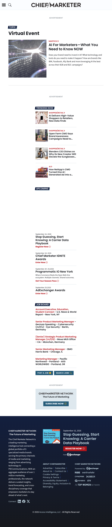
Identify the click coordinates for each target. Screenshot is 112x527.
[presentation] (27, 58)
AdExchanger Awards (50, 290)
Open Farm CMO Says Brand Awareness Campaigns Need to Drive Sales (61, 137)
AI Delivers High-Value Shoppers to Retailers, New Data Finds (61, 118)
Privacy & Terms (51, 477)
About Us (47, 471)
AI (50, 166)
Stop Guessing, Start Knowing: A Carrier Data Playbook (52, 240)
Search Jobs (63, 373)
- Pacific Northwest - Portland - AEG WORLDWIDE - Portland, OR (51, 361)
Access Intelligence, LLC (50, 512)
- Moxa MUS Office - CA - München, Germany (56, 339)
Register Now (42, 246)
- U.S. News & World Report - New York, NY (56, 312)
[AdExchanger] (73, 454)
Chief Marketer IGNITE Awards (50, 257)
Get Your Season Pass (46, 281)
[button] (4, 5)
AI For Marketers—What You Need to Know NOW (73, 47)
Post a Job (43, 373)
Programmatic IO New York (54, 271)
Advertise (47, 468)
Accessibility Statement (55, 480)
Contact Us (60, 471)
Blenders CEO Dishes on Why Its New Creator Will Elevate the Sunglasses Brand (62, 155)
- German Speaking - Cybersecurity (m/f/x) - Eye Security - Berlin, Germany (56, 325)
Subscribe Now (54, 403)
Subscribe (60, 468)
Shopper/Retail (56, 113)
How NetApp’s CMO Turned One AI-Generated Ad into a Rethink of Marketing (60, 173)
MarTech (53, 41)
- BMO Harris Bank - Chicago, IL (54, 350)
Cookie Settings (51, 474)
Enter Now (41, 262)
